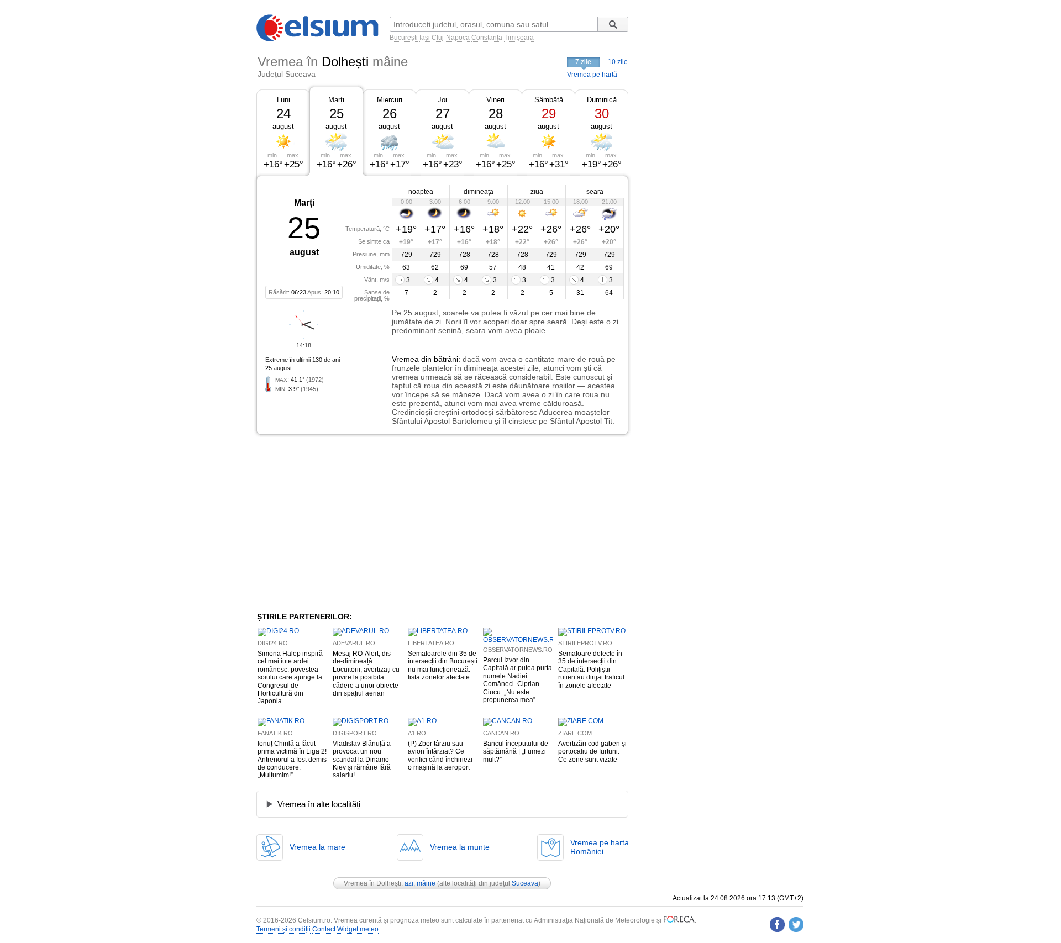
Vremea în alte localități (318, 804)
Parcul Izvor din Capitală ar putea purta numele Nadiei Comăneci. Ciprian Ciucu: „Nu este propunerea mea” (517, 680)
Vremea (405, 359)
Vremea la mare (317, 846)
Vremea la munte (460, 846)
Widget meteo (358, 929)
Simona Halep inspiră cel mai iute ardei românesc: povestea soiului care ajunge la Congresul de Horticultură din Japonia (290, 677)
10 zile (618, 62)
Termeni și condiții (283, 929)
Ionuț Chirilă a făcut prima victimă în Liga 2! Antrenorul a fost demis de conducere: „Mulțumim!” (292, 759)
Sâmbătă (548, 100)
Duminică (602, 100)
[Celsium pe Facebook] (777, 924)
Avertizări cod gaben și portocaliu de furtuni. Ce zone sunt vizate (592, 751)
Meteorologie (635, 920)
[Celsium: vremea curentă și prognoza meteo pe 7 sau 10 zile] (318, 39)
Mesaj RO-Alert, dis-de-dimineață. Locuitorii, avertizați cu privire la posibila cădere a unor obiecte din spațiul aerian (366, 673)
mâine (426, 883)
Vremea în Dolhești (372, 883)
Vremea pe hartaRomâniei (599, 847)
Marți (336, 100)
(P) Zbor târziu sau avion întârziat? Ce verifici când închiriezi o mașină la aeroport (440, 755)
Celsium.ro (314, 920)
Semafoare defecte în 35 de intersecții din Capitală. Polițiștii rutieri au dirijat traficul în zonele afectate (591, 669)
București (404, 37)
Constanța (486, 37)
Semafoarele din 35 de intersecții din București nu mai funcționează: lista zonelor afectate (442, 665)
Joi (442, 100)
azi (409, 883)
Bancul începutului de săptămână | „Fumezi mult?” (515, 751)
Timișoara (519, 37)
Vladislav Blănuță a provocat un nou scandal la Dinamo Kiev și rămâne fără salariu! (362, 759)
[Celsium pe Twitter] (796, 924)
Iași (424, 37)
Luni (283, 100)
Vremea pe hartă (592, 74)
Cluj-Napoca (451, 37)
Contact (323, 929)
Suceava (525, 883)
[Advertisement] (347, 523)
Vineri (495, 100)
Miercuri (389, 100)
